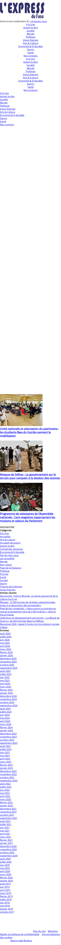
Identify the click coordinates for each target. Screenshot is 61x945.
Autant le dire (30, 62)
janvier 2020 (6, 880)
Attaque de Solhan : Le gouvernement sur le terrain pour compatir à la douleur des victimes (30, 476)
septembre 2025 (8, 668)
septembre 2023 (8, 743)
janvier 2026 (6, 655)
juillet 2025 (5, 674)
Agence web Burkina (21, 940)
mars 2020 (5, 874)
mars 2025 (5, 686)
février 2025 (6, 689)
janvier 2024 (6, 730)
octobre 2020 (7, 852)
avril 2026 (5, 646)
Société (30, 65)
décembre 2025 (8, 658)
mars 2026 (5, 649)
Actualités (5, 536)
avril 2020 (5, 871)
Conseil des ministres (11, 549)
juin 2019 (5, 887)
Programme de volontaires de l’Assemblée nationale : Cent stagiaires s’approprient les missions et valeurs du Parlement (27, 517)
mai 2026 (5, 643)
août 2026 (5, 633)
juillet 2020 (5, 862)
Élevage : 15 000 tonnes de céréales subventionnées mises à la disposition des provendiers (27, 604)
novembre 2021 (8, 811)
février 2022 (6, 802)
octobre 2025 (7, 664)
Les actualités (7, 558)
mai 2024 (5, 718)
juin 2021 (5, 827)
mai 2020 (5, 868)
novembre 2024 (8, 699)
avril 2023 (5, 758)
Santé (31, 87)
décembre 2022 (8, 771)
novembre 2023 (8, 736)
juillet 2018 (5, 899)
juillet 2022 (5, 786)
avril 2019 (5, 890)
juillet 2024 (5, 711)
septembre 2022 (8, 780)
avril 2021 (5, 833)
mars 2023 (5, 761)
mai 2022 (5, 793)
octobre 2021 (7, 815)
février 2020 (6, 877)
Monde (30, 68)
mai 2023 (5, 755)
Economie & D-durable (30, 80)
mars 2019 (5, 893)
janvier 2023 (6, 768)
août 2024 (5, 708)
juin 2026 (5, 639)
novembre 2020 (8, 849)
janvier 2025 (6, 693)
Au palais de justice (10, 542)
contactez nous (38, 21)
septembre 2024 (8, 705)
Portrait (4, 574)
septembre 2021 (8, 818)
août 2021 (5, 821)
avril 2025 (5, 683)
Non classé (6, 564)
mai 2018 (5, 905)
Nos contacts (31, 90)
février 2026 (6, 652)
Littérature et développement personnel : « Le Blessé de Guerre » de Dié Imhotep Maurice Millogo (30, 619)
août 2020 (5, 858)
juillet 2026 (5, 636)
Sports (30, 83)
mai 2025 (5, 680)
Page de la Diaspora (10, 567)
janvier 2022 (6, 805)
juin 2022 (5, 790)
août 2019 (5, 883)
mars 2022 (5, 799)
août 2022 (5, 783)
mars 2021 (5, 836)
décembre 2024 (8, 696)
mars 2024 (5, 724)
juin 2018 (5, 902)
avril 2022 (5, 796)
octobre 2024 (7, 702)
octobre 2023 (7, 739)
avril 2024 (5, 721)
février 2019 (6, 896)
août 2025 (5, 671)
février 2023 (6, 765)
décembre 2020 (8, 846)
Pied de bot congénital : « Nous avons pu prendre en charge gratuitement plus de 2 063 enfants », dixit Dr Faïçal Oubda (28, 611)
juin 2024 (5, 714)
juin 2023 (5, 752)
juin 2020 (5, 865)
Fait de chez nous (9, 555)
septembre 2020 (8, 855)
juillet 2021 (5, 824)
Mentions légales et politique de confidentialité (29, 933)
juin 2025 (5, 677)
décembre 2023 (8, 733)
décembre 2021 (8, 808)
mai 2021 (5, 830)
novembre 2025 (8, 661)
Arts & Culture (30, 77)
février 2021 (6, 840)
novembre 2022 (8, 774)
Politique (30, 71)
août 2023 (5, 746)
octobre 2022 (7, 777)
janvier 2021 (6, 843)
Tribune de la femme (11, 586)
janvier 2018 (6, 908)
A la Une (30, 58)
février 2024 (6, 727)
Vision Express (30, 74)
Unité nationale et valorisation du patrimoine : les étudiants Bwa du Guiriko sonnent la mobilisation (29, 432)
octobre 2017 (7, 912)
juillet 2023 (5, 749)
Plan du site (39, 931)
